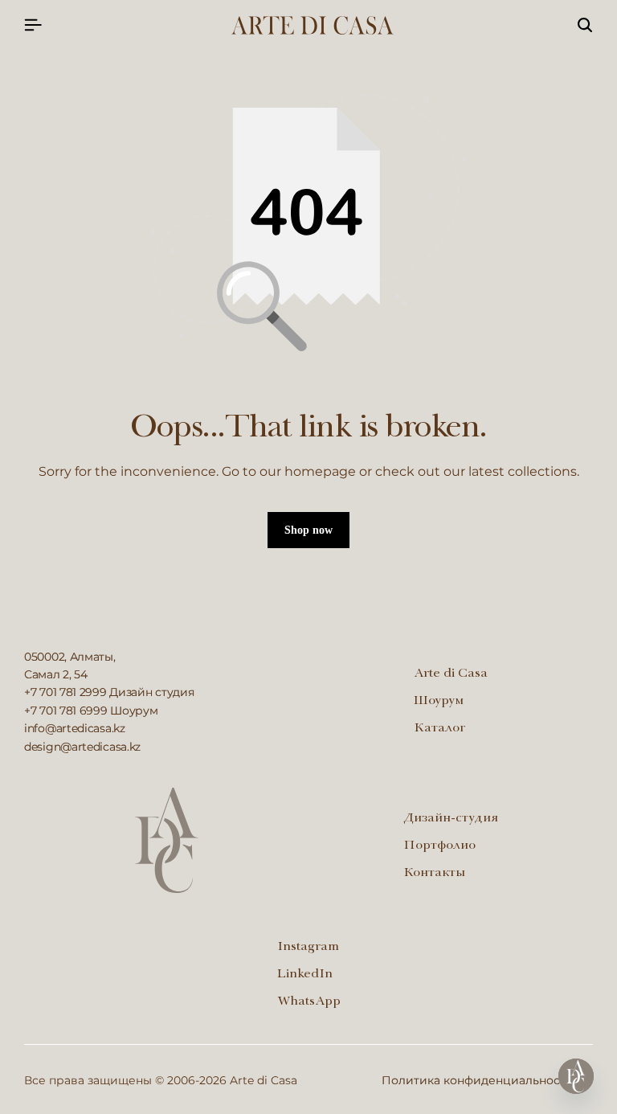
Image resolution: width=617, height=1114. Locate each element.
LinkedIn (305, 975)
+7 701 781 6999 (66, 710)
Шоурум (439, 701)
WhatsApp (309, 1002)
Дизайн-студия (450, 819)
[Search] (585, 26)
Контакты (434, 873)
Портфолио (439, 846)
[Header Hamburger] (33, 25)
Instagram (308, 947)
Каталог (440, 729)
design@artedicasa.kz (82, 746)
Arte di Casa (451, 674)
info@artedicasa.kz (74, 728)
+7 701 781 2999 (65, 692)
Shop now (308, 530)
